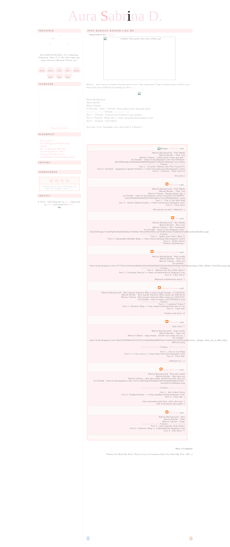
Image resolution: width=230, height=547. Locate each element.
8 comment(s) (111, 35)
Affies (50, 77)
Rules (68, 77)
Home (42, 71)
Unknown (174, 148)
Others (76, 71)
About (50, 71)
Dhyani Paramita (170, 288)
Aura (67, 202)
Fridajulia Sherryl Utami (166, 252)
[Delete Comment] (185, 180)
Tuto (59, 71)
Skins (59, 77)
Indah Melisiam (171, 370)
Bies (68, 71)
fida (177, 218)
